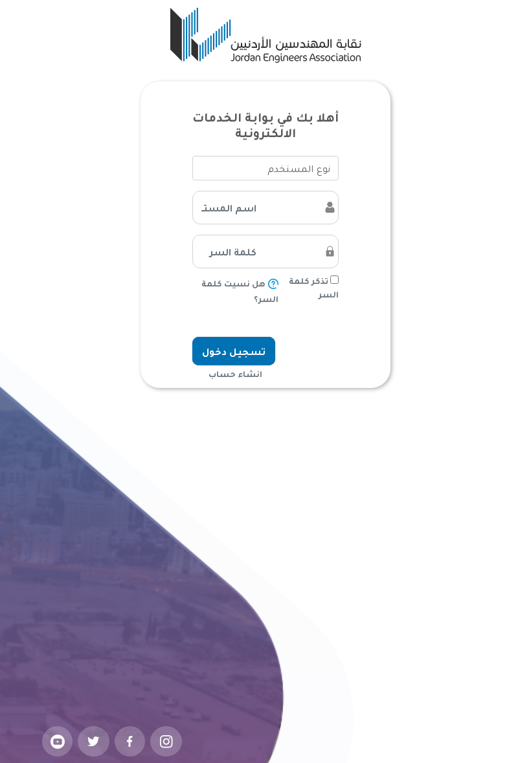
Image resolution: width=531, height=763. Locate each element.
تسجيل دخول (234, 351)
